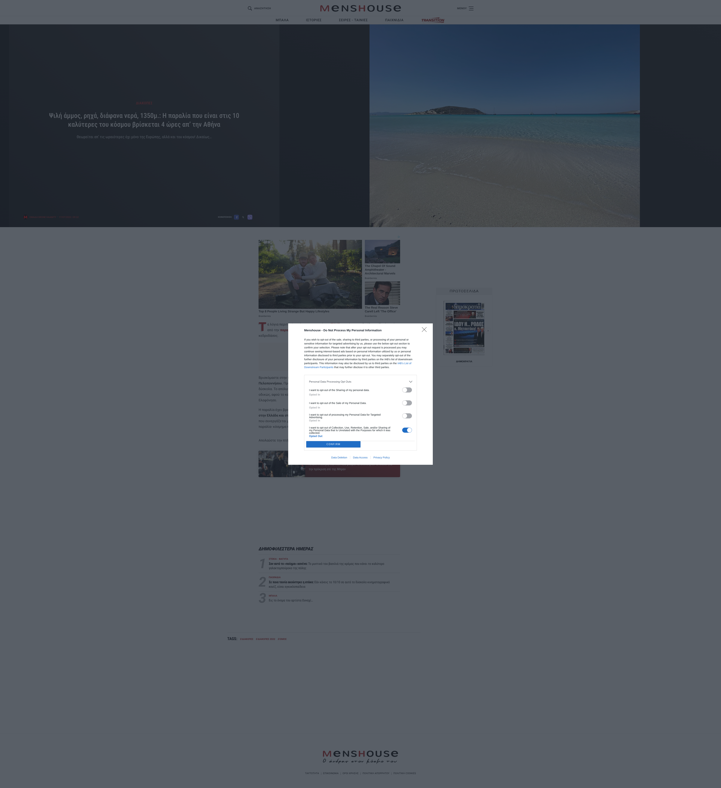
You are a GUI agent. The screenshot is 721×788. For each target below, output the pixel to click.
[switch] (407, 389)
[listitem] (360, 382)
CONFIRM (333, 444)
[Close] (425, 330)
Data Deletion (339, 457)
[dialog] (360, 394)
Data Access (360, 457)
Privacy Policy (381, 457)
